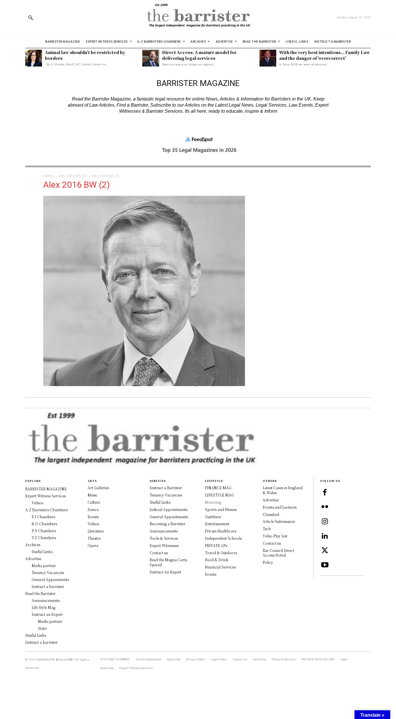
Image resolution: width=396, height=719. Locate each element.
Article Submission (279, 521)
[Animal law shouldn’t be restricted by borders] (33, 58)
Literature (96, 530)
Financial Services (220, 566)
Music (93, 494)
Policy (268, 562)
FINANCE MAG (218, 487)
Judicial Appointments (169, 509)
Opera (93, 545)
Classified (271, 514)
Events (93, 516)
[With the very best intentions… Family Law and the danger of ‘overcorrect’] (267, 58)
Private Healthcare (220, 530)
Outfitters (213, 516)
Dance (93, 509)
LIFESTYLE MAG (219, 494)
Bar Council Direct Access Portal (278, 553)
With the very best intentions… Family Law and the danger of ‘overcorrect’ (324, 55)
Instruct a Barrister (166, 487)
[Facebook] (324, 492)
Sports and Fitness (221, 509)
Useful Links (160, 502)
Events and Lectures (280, 507)
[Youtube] (324, 565)
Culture (94, 502)
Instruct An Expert (165, 571)
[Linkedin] (324, 536)
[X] (324, 551)
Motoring (213, 502)
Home (48, 175)
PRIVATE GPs (216, 545)
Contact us (159, 552)
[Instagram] (324, 521)
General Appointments (169, 516)
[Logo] (198, 17)
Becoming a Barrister (168, 523)
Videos (93, 523)
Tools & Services (164, 538)
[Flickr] (324, 507)
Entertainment (217, 523)
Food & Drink (216, 559)
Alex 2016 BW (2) (72, 175)
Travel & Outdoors (221, 552)
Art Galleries (98, 487)
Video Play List (275, 535)
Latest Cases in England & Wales (283, 490)
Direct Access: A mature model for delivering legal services (199, 55)
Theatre (94, 538)
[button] (30, 17)
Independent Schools (223, 538)
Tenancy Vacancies (166, 494)
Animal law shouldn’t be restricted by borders (85, 55)
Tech (267, 528)
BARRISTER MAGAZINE (55, 659)
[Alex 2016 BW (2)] (144, 384)
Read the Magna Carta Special (168, 562)
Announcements (164, 530)
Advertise (271, 499)
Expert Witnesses (164, 545)
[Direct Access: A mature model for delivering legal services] (150, 58)
